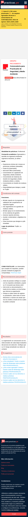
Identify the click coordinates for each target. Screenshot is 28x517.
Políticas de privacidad (7, 474)
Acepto (14, 514)
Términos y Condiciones (8, 471)
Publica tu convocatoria (7, 465)
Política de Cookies (12, 510)
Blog (2, 468)
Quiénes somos (5, 462)
